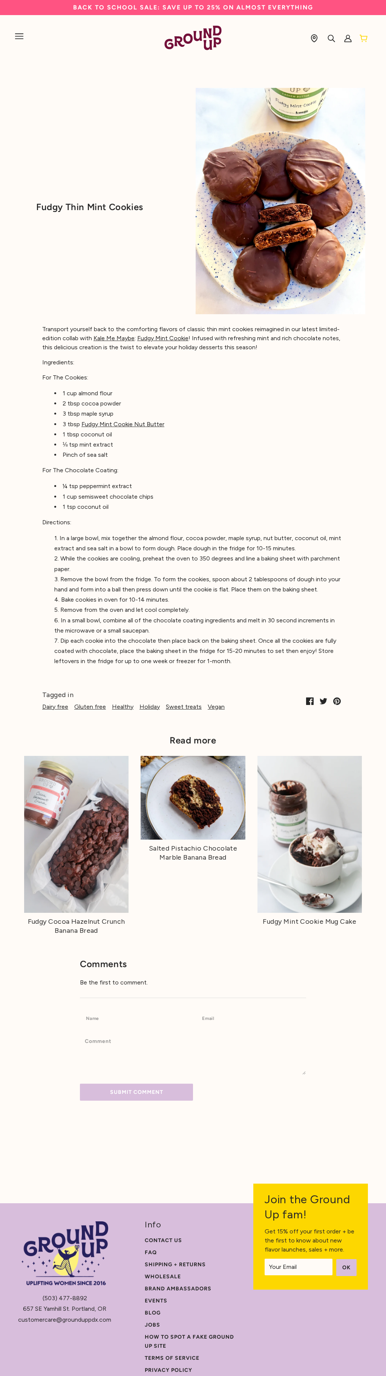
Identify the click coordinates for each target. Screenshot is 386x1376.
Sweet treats (184, 706)
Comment (101, 1041)
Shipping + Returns (175, 1264)
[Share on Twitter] (323, 700)
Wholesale (163, 1276)
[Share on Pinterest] (337, 700)
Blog (153, 1313)
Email (211, 1018)
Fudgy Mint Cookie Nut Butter (122, 424)
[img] (314, 38)
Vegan (216, 706)
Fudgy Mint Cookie (162, 338)
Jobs (152, 1325)
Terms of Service (172, 1358)
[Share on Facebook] (310, 700)
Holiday (149, 706)
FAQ (151, 1252)
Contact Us (163, 1240)
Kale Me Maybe (114, 338)
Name (94, 1018)
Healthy (122, 706)
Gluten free (90, 706)
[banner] (193, 37)
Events (156, 1301)
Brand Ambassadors (178, 1288)
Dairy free (55, 706)
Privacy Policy (168, 1370)
